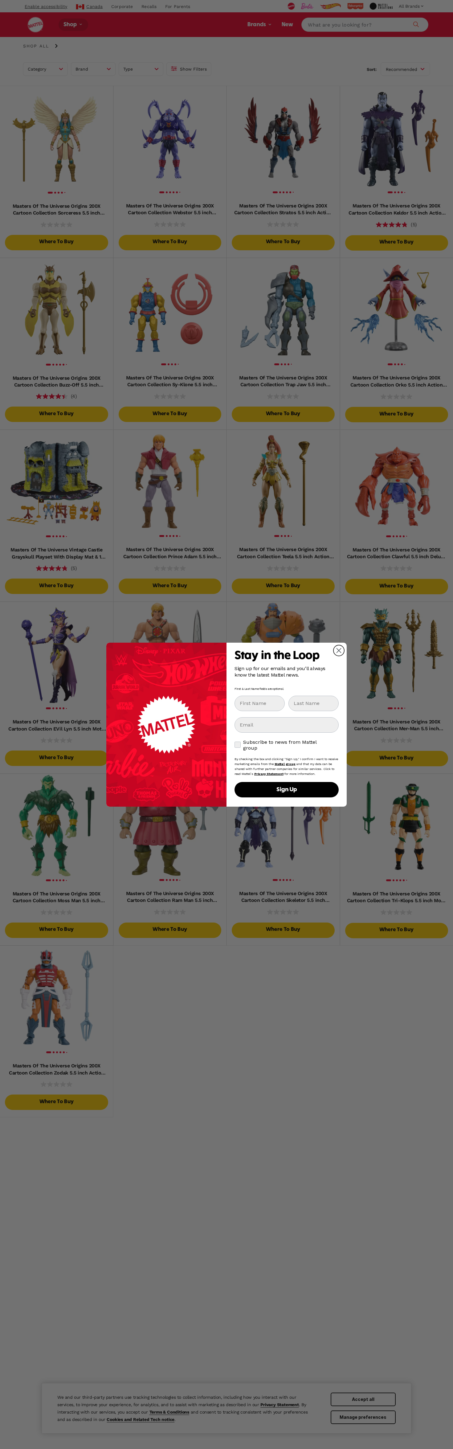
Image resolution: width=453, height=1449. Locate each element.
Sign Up (286, 789)
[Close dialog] (338, 650)
